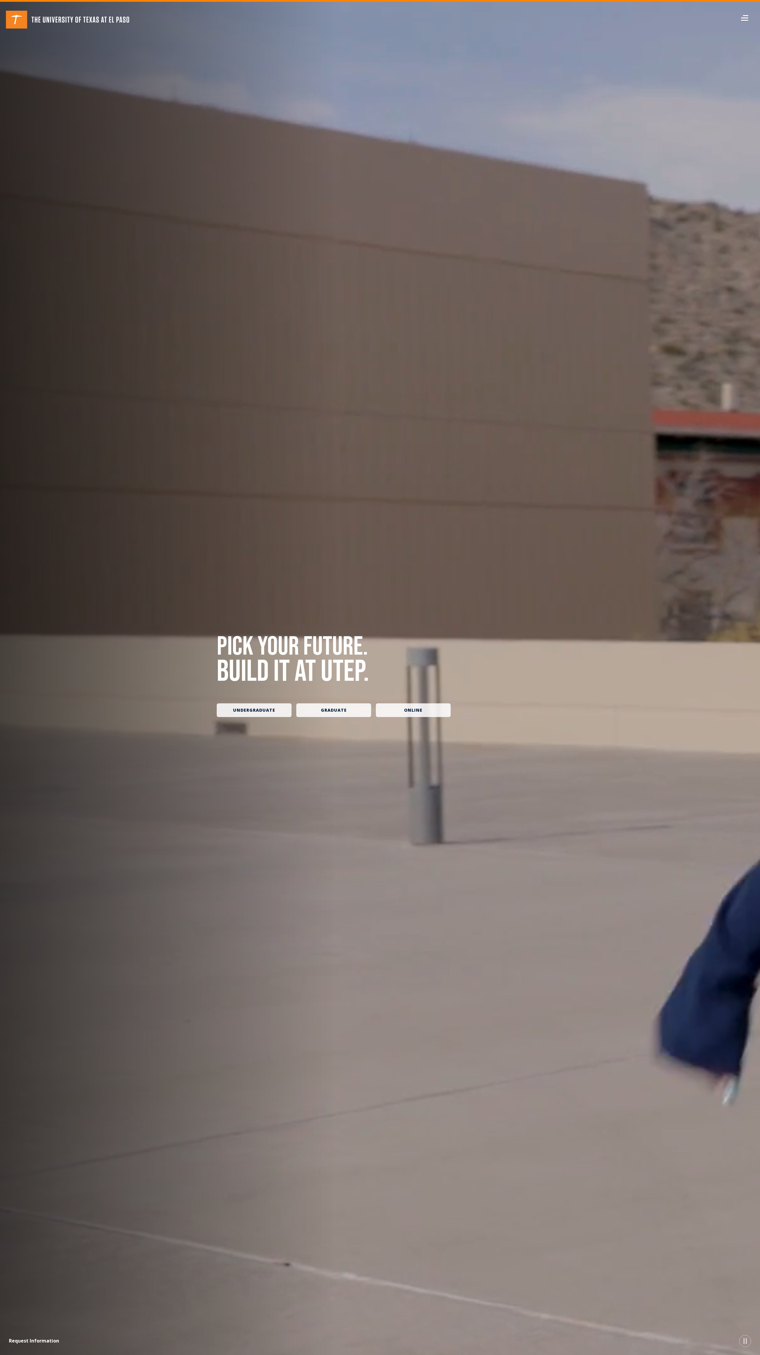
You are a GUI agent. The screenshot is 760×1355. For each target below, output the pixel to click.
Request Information (34, 1340)
